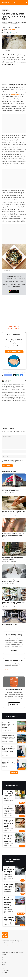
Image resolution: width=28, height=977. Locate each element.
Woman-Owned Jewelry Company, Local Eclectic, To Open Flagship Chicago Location (13, 535)
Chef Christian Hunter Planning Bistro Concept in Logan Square (12, 558)
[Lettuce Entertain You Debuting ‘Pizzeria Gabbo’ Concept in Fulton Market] (14, 503)
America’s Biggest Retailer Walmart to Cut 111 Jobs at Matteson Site (9, 762)
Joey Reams (12, 29)
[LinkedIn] (25, 381)
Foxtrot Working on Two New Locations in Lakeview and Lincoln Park (8, 838)
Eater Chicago (15, 94)
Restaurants (5, 10)
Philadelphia (21, 913)
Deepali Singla (4, 741)
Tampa (22, 925)
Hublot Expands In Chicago (9, 624)
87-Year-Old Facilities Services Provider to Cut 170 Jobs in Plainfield (8, 737)
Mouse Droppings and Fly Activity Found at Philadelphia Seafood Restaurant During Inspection (9, 902)
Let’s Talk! (14, 650)
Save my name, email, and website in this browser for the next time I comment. (13, 461)
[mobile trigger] (26, 2)
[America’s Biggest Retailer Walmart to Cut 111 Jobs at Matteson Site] (21, 764)
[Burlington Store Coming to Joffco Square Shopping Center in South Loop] (14, 480)
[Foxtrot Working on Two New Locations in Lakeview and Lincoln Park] (14, 594)
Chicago (22, 802)
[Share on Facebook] (5, 32)
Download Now (14, 704)
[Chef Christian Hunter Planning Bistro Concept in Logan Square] (14, 549)
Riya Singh (4, 730)
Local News (21, 731)
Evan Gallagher (13, 492)
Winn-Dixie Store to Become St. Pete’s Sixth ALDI (9, 919)
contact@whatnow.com (9, 945)
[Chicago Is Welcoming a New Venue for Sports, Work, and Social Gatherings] (21, 726)
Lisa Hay (11, 539)
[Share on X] (7, 32)
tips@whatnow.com (10, 669)
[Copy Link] (10, 32)
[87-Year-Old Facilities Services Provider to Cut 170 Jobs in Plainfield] (21, 738)
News (22, 880)
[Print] (13, 32)
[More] (16, 32)
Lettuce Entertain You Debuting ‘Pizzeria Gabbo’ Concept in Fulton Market (9, 823)
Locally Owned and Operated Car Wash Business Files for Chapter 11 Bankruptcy (9, 871)
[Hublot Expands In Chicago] (14, 616)
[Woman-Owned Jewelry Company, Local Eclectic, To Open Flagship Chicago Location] (14, 525)
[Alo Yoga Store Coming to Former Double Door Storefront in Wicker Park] (14, 571)
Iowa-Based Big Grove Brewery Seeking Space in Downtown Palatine (9, 795)
